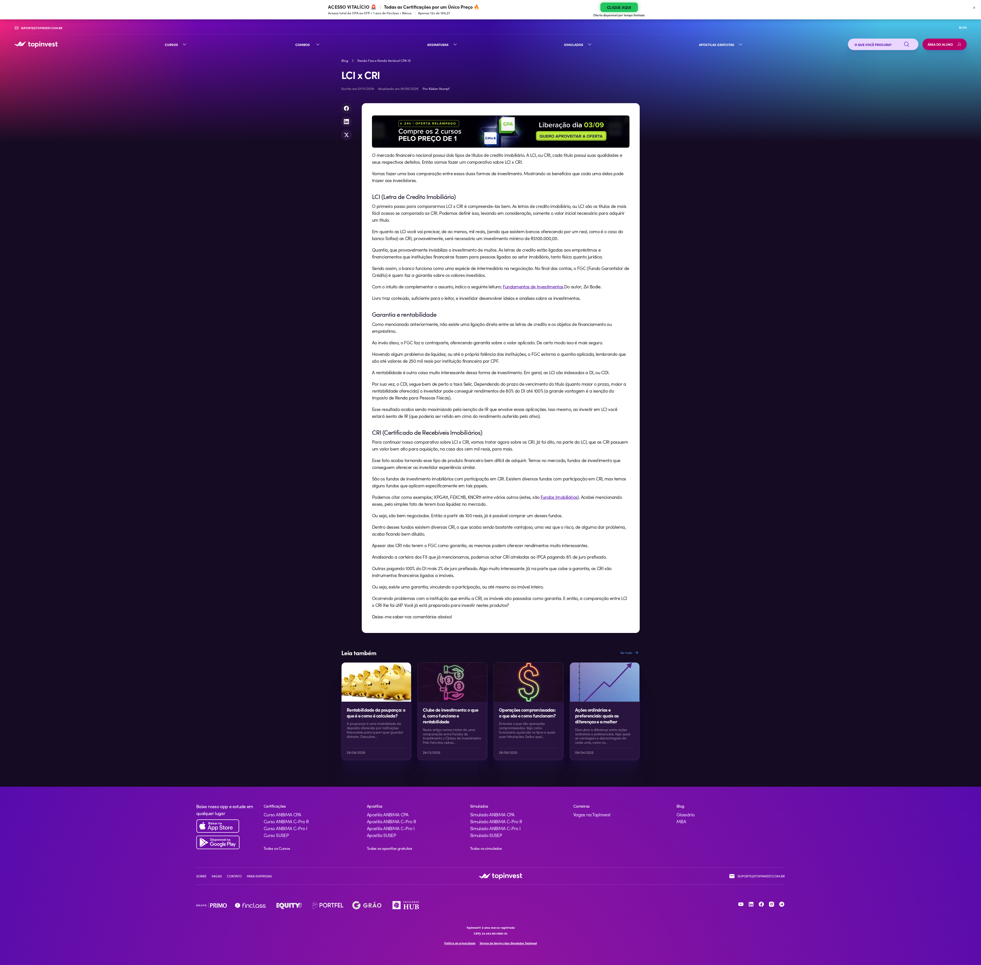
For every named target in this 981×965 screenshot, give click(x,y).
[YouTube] (741, 904)
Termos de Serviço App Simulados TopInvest (508, 943)
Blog (344, 60)
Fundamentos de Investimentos (533, 287)
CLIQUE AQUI (619, 7)
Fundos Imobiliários (559, 497)
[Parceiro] (211, 905)
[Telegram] (782, 904)
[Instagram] (771, 904)
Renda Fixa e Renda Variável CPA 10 (384, 60)
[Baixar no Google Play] (225, 842)
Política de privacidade (459, 943)
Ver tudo (626, 652)
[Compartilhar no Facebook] (346, 108)
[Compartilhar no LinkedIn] (346, 121)
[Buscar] (906, 44)
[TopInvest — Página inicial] (36, 44)
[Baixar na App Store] (225, 826)
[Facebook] (761, 904)
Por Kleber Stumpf (436, 88)
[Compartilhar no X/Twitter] (346, 135)
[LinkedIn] (751, 904)
